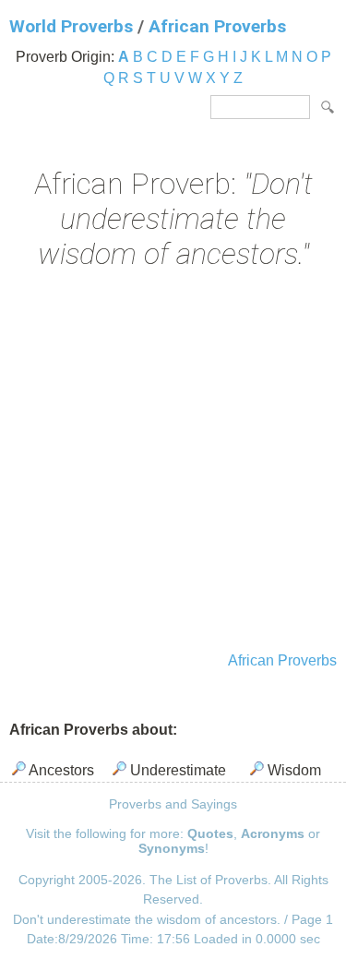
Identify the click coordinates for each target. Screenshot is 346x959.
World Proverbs (71, 26)
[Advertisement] (173, 463)
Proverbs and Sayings (173, 804)
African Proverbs (217, 26)
